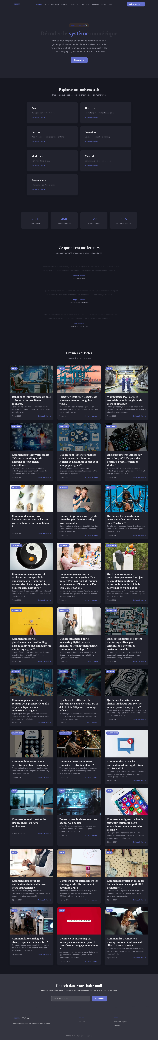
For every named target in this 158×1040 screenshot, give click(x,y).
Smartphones (106, 4)
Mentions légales (120, 1021)
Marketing (86, 4)
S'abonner (99, 999)
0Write (25, 1018)
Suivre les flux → (136, 4)
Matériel (95, 4)
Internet (64, 4)
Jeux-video (74, 4)
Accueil (39, 4)
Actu (46, 4)
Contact (117, 1025)
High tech (55, 4)
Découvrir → (79, 60)
